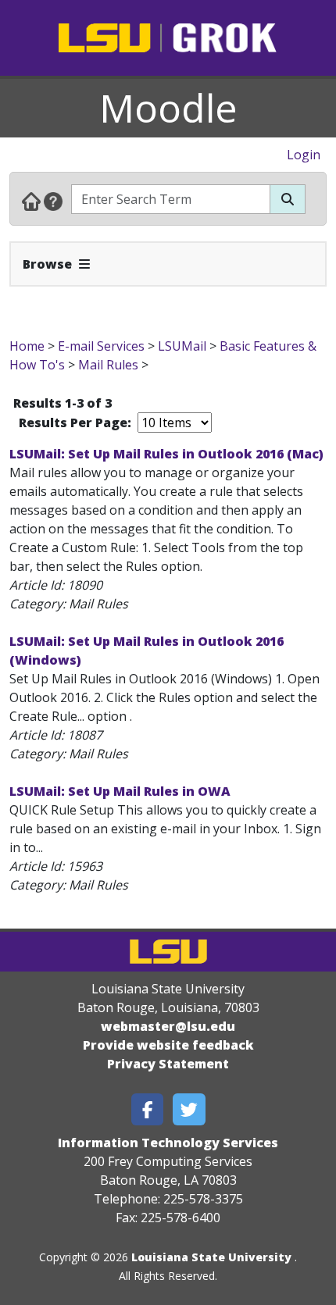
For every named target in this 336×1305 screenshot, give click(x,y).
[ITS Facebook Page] (147, 1109)
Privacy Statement (168, 1063)
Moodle (168, 107)
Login (303, 154)
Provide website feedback (168, 1045)
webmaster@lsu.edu (168, 1026)
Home (27, 346)
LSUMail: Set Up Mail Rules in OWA (120, 791)
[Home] (31, 200)
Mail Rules (108, 364)
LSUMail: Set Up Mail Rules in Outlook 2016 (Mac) (166, 453)
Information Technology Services (168, 1142)
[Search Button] (288, 199)
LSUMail (182, 346)
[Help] (53, 200)
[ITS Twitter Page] (189, 1109)
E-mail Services (101, 346)
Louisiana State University (211, 1257)
